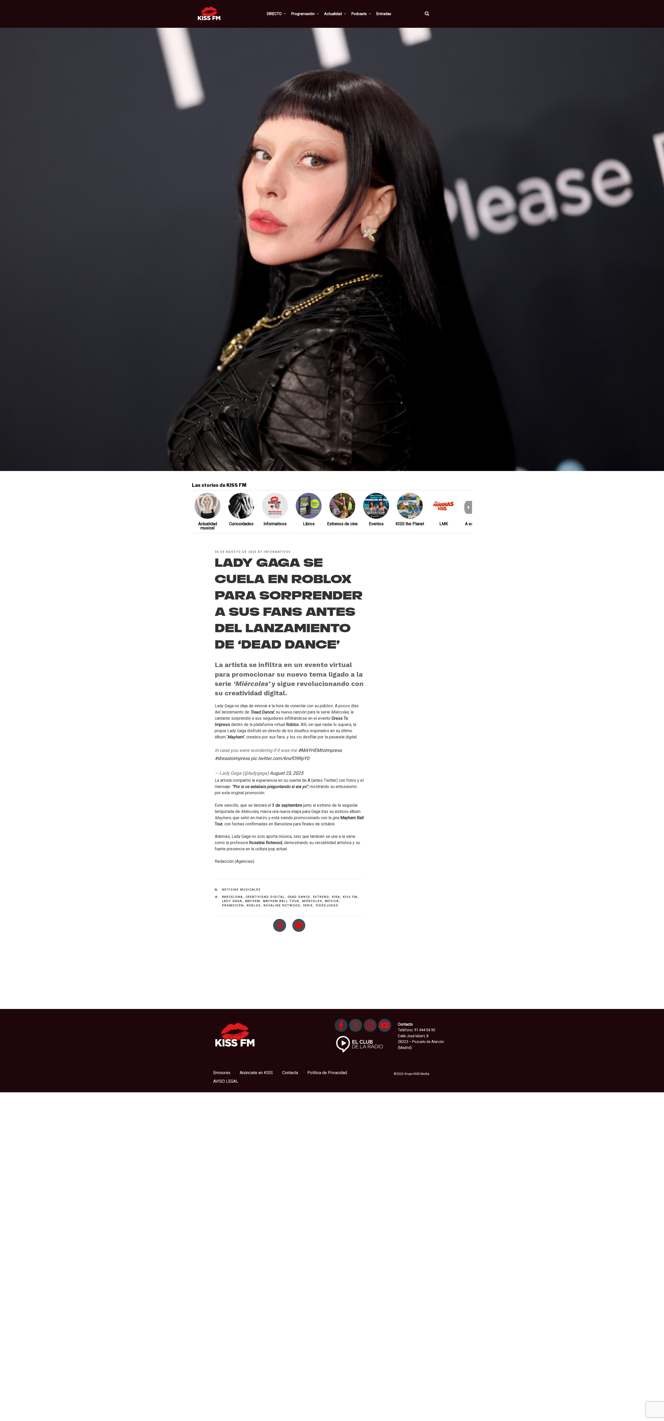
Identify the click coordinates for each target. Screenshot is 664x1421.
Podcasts (359, 14)
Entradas (383, 14)
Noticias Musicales (241, 889)
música (332, 901)
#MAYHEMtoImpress (320, 750)
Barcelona (232, 897)
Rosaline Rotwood (282, 905)
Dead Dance (299, 897)
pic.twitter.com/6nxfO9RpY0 (280, 758)
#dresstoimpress (232, 758)
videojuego (327, 905)
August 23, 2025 (286, 773)
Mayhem (252, 901)
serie (308, 905)
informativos (277, 552)
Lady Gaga (232, 901)
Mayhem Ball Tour (281, 901)
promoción (233, 905)
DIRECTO (274, 14)
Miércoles (312, 901)
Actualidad (333, 14)
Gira (336, 897)
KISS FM (350, 897)
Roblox (254, 905)
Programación (303, 14)
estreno (321, 897)
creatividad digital (265, 897)
